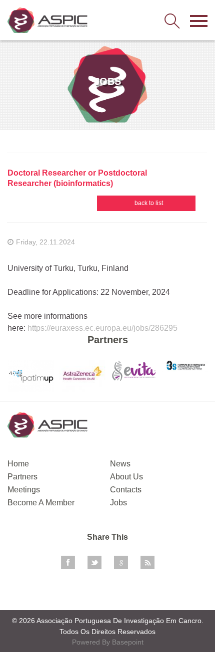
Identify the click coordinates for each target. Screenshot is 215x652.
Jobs (118, 502)
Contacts (126, 489)
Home (18, 463)
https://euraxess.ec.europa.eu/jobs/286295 (103, 328)
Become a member (41, 502)
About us (126, 476)
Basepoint (128, 642)
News (120, 463)
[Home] (47, 20)
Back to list (148, 203)
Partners (23, 476)
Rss (147, 562)
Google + (121, 562)
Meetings (24, 489)
